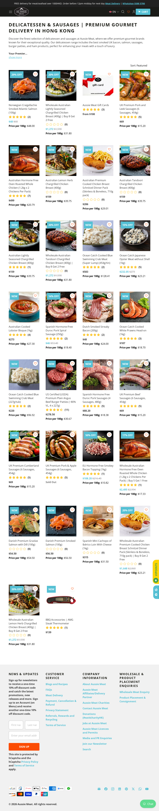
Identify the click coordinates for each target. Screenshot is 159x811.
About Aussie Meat (94, 684)
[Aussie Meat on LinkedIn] (119, 789)
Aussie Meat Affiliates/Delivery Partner (94, 693)
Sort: (138, 65)
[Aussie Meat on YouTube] (146, 789)
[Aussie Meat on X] (133, 789)
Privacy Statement (57, 710)
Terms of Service (24, 765)
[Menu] (10, 12)
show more (15, 57)
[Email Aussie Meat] (99, 789)
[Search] (123, 12)
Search (87, 749)
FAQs (49, 689)
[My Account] (134, 12)
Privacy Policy (29, 761)
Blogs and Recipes (57, 684)
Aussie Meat (25, 804)
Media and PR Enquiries (97, 738)
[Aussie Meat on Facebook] (105, 789)
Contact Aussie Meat (95, 708)
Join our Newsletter (95, 743)
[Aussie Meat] (21, 11)
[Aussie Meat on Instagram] (112, 789)
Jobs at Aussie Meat (95, 723)
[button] (114, 12)
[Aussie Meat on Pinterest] (126, 789)
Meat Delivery (54, 695)
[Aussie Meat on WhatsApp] (140, 789)
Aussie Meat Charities (96, 702)
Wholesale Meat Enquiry (135, 692)
